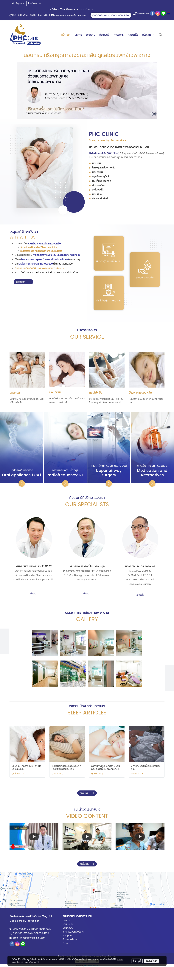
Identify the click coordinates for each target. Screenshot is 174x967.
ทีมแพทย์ (104, 35)
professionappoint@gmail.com (70, 15)
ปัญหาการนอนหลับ (140, 392)
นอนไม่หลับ (95, 392)
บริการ (78, 35)
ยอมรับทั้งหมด (151, 961)
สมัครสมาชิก (35, 3)
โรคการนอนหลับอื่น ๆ (73, 931)
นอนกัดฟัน (55, 392)
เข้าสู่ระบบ (19, 3)
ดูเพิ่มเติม (17, 773)
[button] (161, 34)
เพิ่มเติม (147, 35)
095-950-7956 (20, 15)
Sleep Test (68, 935)
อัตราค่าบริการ (70, 939)
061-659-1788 (40, 15)
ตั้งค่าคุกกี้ (137, 961)
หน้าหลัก (65, 35)
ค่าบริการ (119, 35)
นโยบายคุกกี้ (34, 962)
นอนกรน (15, 392)
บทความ (90, 35)
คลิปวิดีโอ (133, 35)
